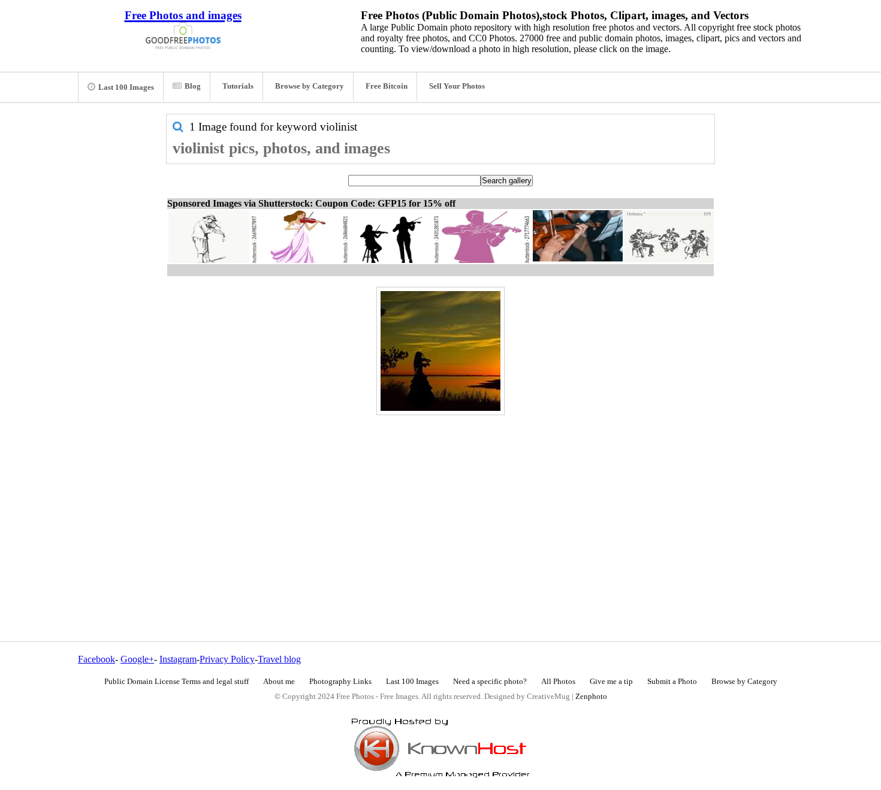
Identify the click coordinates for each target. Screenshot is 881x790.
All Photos (558, 681)
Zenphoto (591, 696)
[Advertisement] (440, 502)
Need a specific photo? (490, 681)
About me (279, 681)
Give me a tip (611, 681)
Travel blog (279, 659)
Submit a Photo (672, 681)
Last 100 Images (126, 87)
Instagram (178, 659)
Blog (193, 86)
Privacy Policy (227, 659)
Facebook (96, 659)
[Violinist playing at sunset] (440, 351)
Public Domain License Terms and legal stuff (176, 681)
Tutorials (238, 86)
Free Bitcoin (387, 86)
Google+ (137, 659)
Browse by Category (309, 86)
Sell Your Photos (457, 86)
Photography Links (340, 681)
